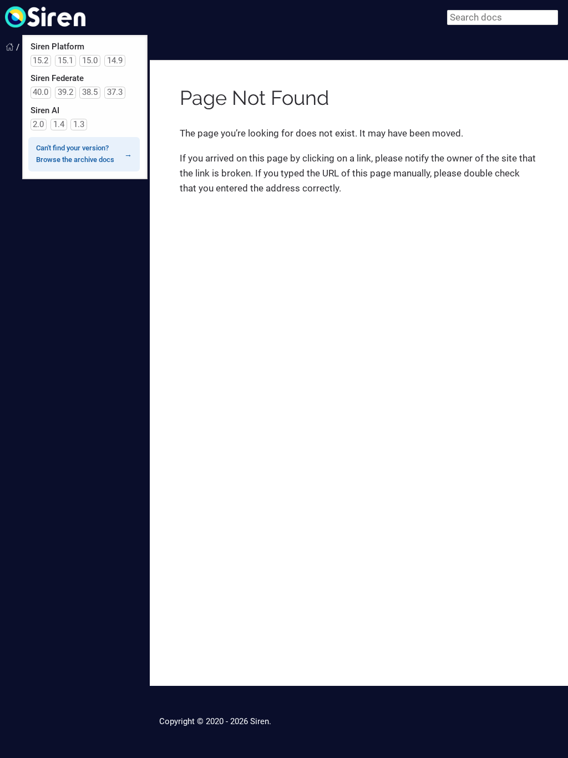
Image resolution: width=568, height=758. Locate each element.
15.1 (65, 60)
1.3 (78, 124)
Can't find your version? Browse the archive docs (75, 154)
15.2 (40, 60)
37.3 (115, 92)
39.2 (65, 92)
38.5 (90, 92)
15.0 (90, 60)
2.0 (38, 124)
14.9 (115, 60)
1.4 (58, 124)
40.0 (40, 92)
